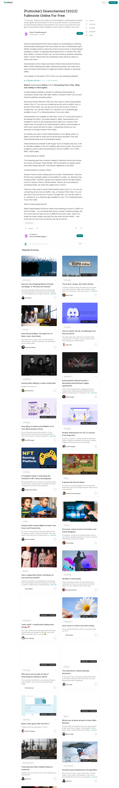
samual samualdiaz (31, 490)
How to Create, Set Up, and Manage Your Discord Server (79, 332)
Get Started (113, 2)
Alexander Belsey (30, 347)
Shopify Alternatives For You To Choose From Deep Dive (78, 434)
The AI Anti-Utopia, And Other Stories (77, 284)
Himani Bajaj (69, 543)
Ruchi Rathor (29, 589)
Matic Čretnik (70, 734)
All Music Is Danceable (71, 579)
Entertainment (29, 223)
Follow (80, 33)
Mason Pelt (69, 295)
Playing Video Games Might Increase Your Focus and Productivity (38, 526)
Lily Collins (28, 298)
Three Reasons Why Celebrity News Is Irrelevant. (37, 768)
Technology (67, 280)
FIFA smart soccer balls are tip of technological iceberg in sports (34, 675)
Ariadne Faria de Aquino (73, 493)
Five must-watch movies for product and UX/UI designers (79, 530)
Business (25, 571)
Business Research (28, 763)
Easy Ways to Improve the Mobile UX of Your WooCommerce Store (37, 427)
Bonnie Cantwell (30, 539)
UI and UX (66, 525)
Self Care (25, 329)
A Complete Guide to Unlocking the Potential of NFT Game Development (36, 477)
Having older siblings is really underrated (38, 383)
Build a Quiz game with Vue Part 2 (35, 724)
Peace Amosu (29, 390)
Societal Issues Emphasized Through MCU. (79, 770)
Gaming (66, 478)
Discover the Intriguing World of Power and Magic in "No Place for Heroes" (37, 285)
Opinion (66, 716)
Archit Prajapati (70, 446)
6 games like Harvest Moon (73, 482)
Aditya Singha (70, 397)
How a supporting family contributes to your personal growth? (37, 576)
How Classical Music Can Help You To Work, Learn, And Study (36, 335)
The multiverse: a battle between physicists (75, 672)
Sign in (104, 2)
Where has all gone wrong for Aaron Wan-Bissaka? (79, 721)
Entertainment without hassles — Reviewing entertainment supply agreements (76, 383)
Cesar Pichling (29, 638)
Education (66, 666)
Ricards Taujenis (30, 731)
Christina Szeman (71, 590)
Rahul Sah (69, 345)
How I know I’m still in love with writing (78, 626)
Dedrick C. (69, 781)
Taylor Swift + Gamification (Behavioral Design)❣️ (37, 626)
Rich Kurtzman (29, 688)
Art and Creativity (68, 766)
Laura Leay (69, 684)
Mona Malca (69, 635)
